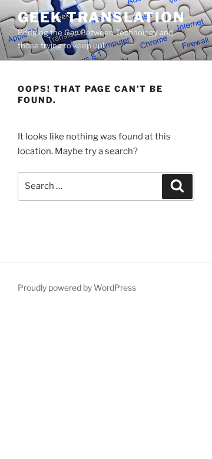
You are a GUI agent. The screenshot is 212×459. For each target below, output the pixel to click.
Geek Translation (101, 17)
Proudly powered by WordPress (77, 287)
